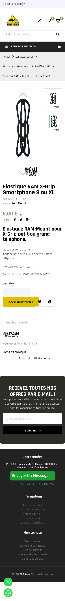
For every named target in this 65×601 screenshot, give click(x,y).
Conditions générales (32, 523)
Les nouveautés (32, 505)
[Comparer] (50, 302)
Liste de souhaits (32, 550)
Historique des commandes (32, 554)
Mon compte (32, 541)
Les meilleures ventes (32, 510)
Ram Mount (19, 203)
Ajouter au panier (20, 302)
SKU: (5, 199)
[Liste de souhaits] (39, 302)
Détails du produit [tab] (17, 323)
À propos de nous (32, 514)
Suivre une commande (33, 546)
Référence (9, 344)
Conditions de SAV (32, 559)
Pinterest (27, 219)
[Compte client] (39, 21)
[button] (32, 475)
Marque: (7, 203)
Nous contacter (32, 518)
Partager (15, 219)
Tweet (21, 219)
